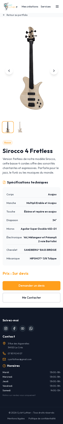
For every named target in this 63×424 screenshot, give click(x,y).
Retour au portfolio (17, 15)
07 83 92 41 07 (15, 353)
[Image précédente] (9, 71)
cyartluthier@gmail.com (20, 359)
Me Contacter (31, 297)
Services (46, 6)
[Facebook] (14, 328)
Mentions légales (16, 418)
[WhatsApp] (31, 328)
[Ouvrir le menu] (57, 6)
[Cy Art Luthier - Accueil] (10, 6)
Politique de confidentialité (42, 418)
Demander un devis (32, 285)
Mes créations (30, 6)
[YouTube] (22, 328)
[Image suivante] (54, 71)
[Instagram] (6, 328)
